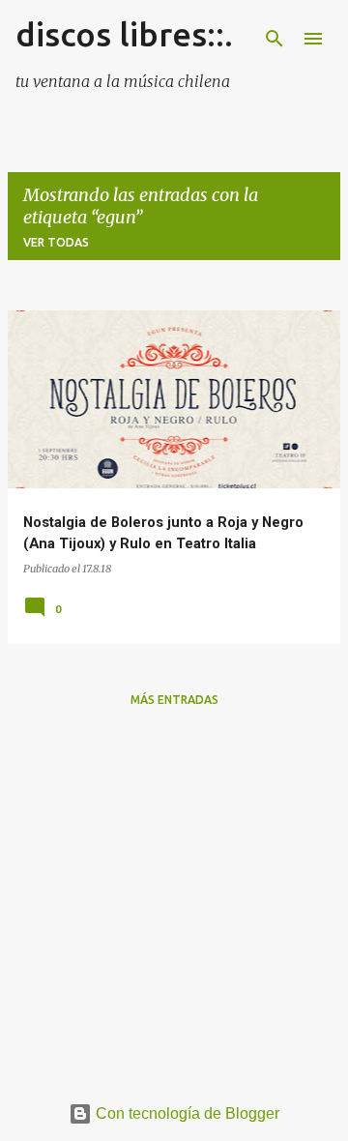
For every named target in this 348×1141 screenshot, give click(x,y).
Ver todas (56, 242)
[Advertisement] (174, 897)
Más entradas (174, 699)
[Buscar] (274, 38)
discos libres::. (124, 33)
